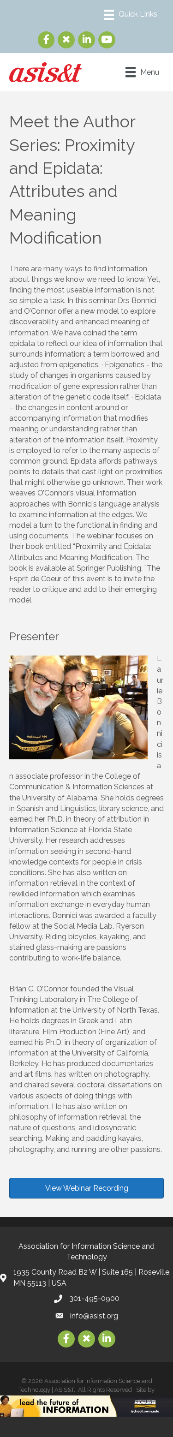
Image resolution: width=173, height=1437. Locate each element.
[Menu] (130, 14)
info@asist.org (94, 1316)
